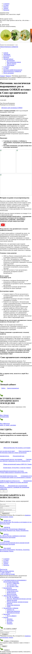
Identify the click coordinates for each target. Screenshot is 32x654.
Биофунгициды (11, 592)
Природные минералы (13, 605)
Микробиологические (13, 612)
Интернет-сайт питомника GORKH (11, 107)
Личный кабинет (8, 59)
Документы (6, 54)
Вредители (6, 614)
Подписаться (5, 513)
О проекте (6, 3)
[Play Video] (2, 225)
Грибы (9, 606)
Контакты (6, 10)
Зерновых (10, 619)
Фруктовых (10, 620)
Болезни (5, 617)
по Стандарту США (12, 586)
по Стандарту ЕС (12, 585)
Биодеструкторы (11, 594)
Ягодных (9, 622)
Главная (5, 53)
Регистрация (10, 65)
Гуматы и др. (10, 609)
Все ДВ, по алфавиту (13, 597)
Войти (3, 388)
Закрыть (4, 646)
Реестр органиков (8, 73)
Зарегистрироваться (13, 388)
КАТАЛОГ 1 (7, 56)
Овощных (10, 623)
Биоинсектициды (12, 589)
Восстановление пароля (14, 62)
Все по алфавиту (12, 616)
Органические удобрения (10, 608)
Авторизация (11, 60)
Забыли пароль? (11, 63)
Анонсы (5, 8)
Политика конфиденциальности (12, 70)
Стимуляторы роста (12, 591)
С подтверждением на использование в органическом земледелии (14, 580)
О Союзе (6, 5)
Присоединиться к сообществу (12, 71)
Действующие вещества (10, 595)
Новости (5, 6)
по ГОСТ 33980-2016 (13, 583)
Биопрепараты (7, 588)
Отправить (5, 634)
